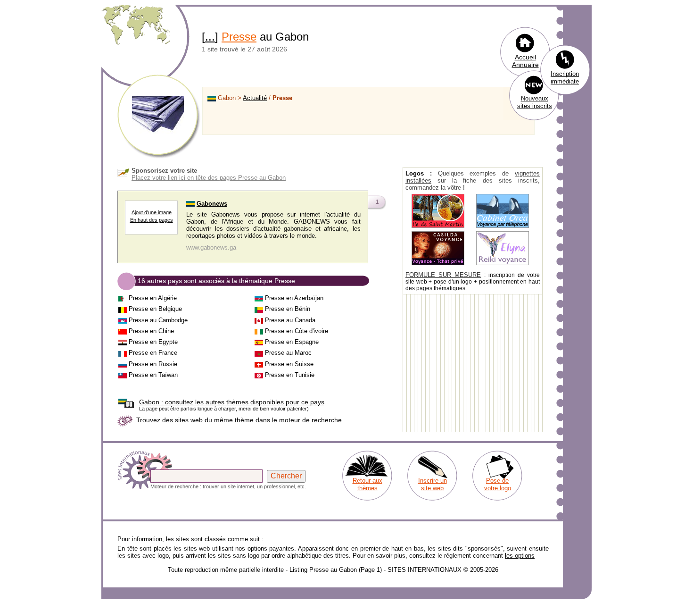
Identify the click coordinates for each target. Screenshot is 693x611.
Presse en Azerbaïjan (294, 297)
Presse (239, 36)
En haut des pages (151, 220)
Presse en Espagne (292, 341)
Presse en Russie (153, 364)
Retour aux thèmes (367, 484)
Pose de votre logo (497, 484)
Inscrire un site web (432, 484)
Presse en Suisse (289, 364)
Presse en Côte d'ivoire (296, 331)
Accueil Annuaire (525, 60)
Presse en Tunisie (289, 374)
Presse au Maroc (288, 352)
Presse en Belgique (155, 308)
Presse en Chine (151, 331)
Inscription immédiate (565, 77)
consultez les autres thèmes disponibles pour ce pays (231, 402)
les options (520, 555)
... (210, 36)
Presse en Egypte (153, 341)
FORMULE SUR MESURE (443, 274)
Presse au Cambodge (158, 320)
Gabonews (212, 203)
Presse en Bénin (287, 308)
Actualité (255, 97)
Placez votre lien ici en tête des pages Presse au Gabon (209, 177)
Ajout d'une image (152, 212)
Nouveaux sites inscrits (534, 102)
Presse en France (153, 352)
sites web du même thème (214, 420)
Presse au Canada (290, 320)
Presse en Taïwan (153, 374)
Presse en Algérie (153, 297)
